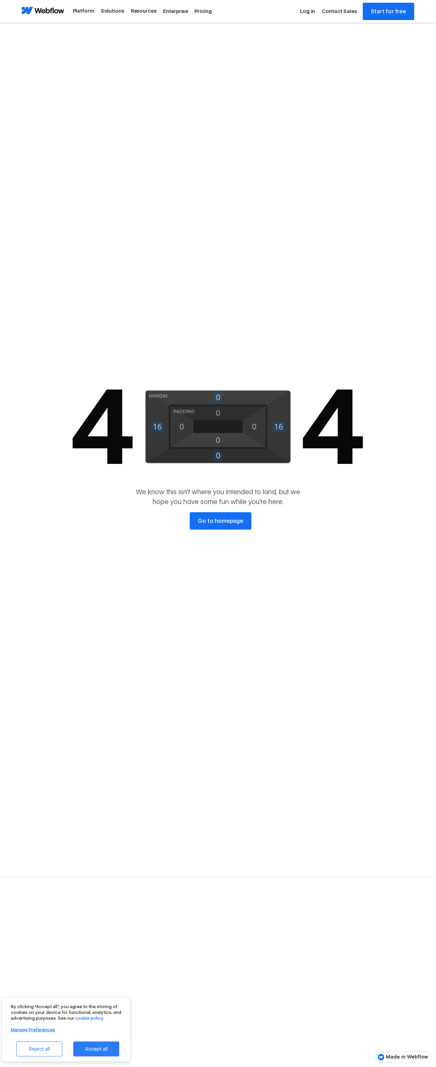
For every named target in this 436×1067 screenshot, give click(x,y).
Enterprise (175, 11)
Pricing (203, 11)
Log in (307, 11)
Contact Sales (339, 11)
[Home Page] (43, 11)
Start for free (388, 11)
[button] (83, 11)
